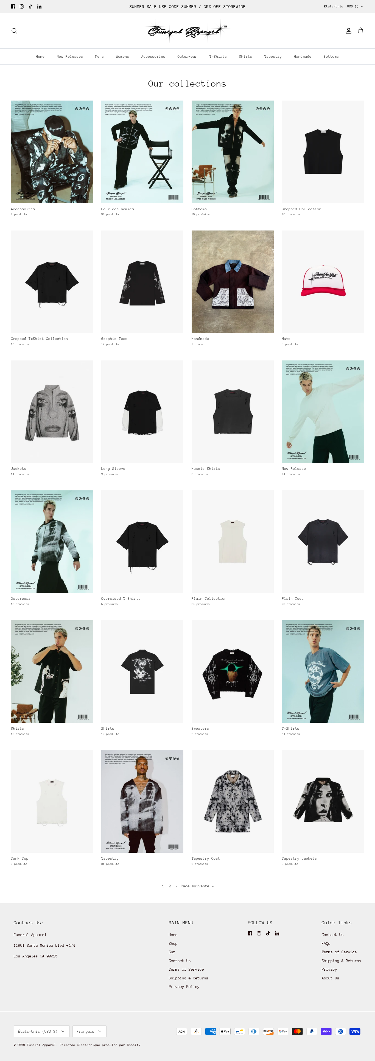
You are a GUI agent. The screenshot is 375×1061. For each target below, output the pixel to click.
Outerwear (187, 56)
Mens (99, 56)
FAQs (326, 943)
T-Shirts (218, 56)
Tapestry (273, 56)
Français (85, 1031)
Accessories (153, 56)
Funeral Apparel (41, 1045)
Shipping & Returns (188, 978)
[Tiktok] (31, 6)
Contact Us (180, 961)
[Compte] (347, 30)
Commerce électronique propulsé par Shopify (100, 1045)
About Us (330, 978)
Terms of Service (186, 969)
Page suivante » (197, 886)
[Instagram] (22, 6)
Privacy (329, 969)
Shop (173, 943)
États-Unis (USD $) (341, 6)
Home (40, 56)
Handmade (303, 56)
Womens (122, 56)
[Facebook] (13, 6)
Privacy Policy (184, 986)
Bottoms (331, 56)
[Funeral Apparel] (187, 31)
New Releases (70, 56)
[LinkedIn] (39, 6)
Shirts (245, 56)
